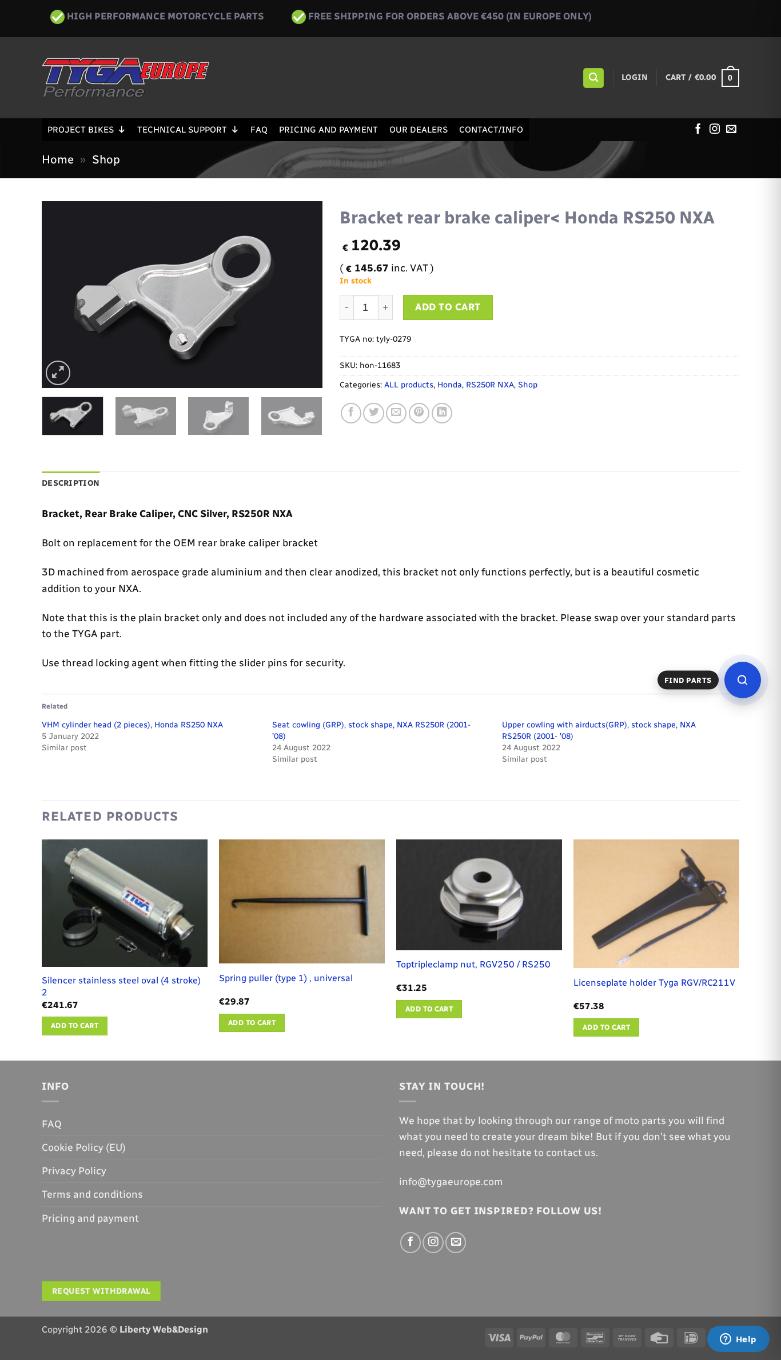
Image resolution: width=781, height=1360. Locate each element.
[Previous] (61, 294)
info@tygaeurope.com (451, 1181)
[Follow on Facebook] (698, 129)
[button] (593, 78)
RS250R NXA (490, 385)
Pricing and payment (328, 130)
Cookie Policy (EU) (84, 1147)
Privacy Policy (74, 1171)
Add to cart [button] (74, 1025)
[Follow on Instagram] (715, 129)
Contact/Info (491, 130)
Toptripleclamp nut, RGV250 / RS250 (473, 964)
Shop (106, 159)
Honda (449, 385)
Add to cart (448, 307)
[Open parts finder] (742, 680)
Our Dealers (418, 130)
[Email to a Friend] (396, 413)
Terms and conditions (92, 1194)
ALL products (408, 385)
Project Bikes (80, 130)
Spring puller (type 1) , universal (286, 978)
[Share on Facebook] (351, 413)
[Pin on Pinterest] (419, 413)
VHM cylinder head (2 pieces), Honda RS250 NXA (132, 725)
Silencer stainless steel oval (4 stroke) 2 (121, 986)
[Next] (302, 294)
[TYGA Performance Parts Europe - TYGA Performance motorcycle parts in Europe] (125, 78)
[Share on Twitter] (373, 413)
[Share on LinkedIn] (442, 413)
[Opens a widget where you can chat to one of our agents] (738, 1340)
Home (58, 159)
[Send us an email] (731, 129)
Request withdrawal (101, 1291)
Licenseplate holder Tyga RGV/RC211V (654, 982)
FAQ (259, 130)
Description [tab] (70, 483)
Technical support (182, 130)
